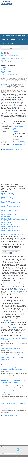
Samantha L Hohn (6, 213)
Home (2, 449)
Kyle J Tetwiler (5, 201)
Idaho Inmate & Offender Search (9, 55)
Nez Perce (16, 125)
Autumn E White (6, 197)
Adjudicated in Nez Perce (9, 69)
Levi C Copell (5, 205)
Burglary (3, 67)
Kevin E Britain (6, 216)
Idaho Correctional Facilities (8, 57)
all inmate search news (10, 415)
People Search (6, 320)
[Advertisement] (14, 19)
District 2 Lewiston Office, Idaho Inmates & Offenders (11, 59)
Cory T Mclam (5, 209)
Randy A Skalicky (6, 224)
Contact (10, 449)
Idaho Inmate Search (16, 289)
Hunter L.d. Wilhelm (7, 193)
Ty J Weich (4, 220)
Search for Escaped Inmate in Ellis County (13, 348)
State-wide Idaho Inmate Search (12, 234)
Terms (6, 449)
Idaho (3, 72)
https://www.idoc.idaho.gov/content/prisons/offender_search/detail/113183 (20, 144)
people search (14, 327)
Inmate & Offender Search (9, 74)
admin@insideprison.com (7, 84)
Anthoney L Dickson (7, 228)
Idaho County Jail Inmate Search (12, 283)
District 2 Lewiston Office (8, 71)
